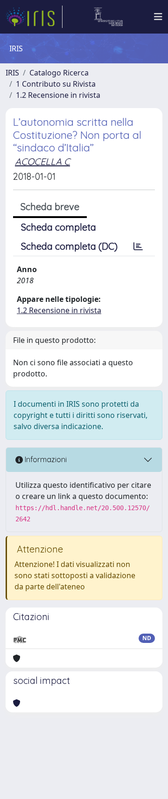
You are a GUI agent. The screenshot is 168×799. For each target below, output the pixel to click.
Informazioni (45, 459)
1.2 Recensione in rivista (58, 95)
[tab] (138, 246)
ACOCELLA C (42, 161)
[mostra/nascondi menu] (158, 16)
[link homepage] (34, 17)
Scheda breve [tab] (50, 206)
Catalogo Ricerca (59, 73)
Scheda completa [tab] (58, 227)
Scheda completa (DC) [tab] (69, 246)
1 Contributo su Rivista (56, 84)
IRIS (12, 73)
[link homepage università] (108, 17)
